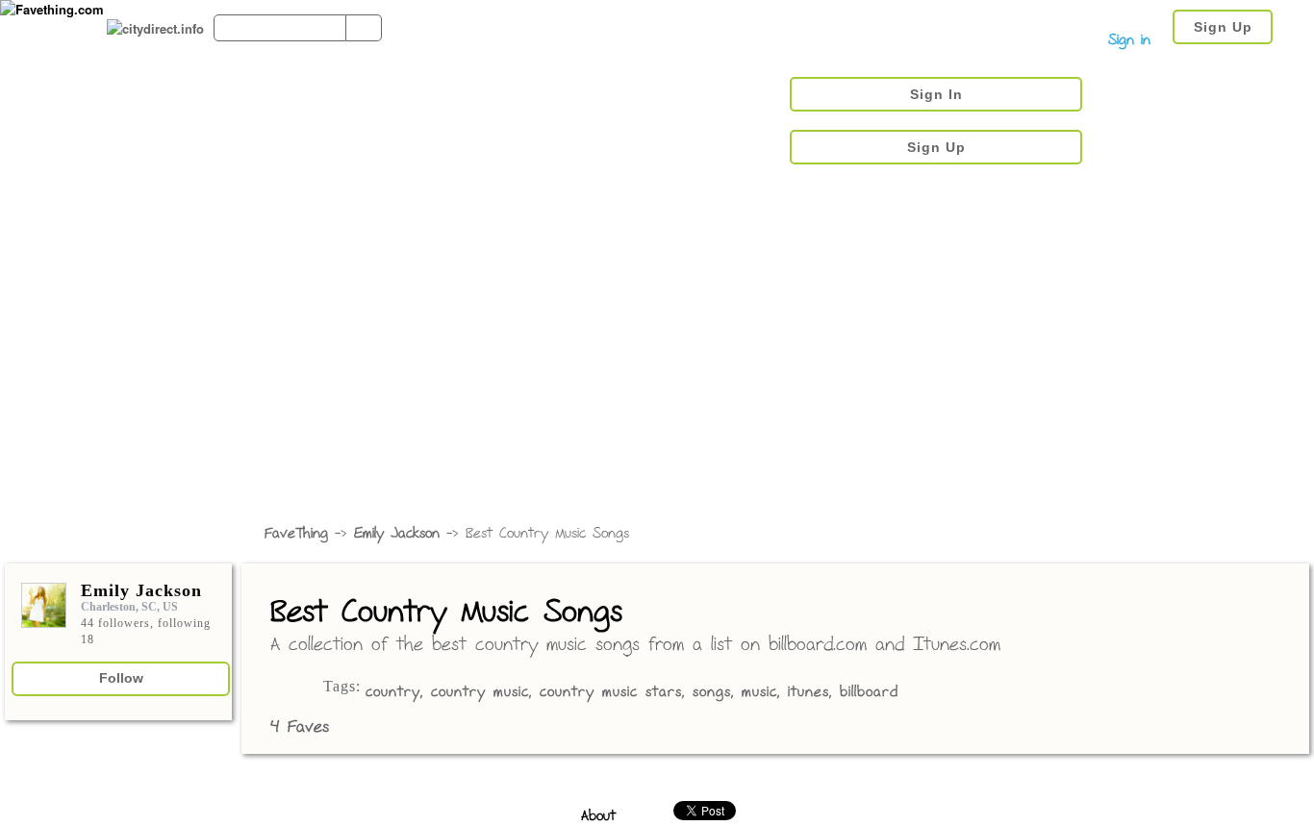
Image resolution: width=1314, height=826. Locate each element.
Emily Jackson (397, 534)
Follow (121, 678)
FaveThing (296, 534)
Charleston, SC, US (129, 606)
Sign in (1129, 41)
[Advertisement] (657, 370)
